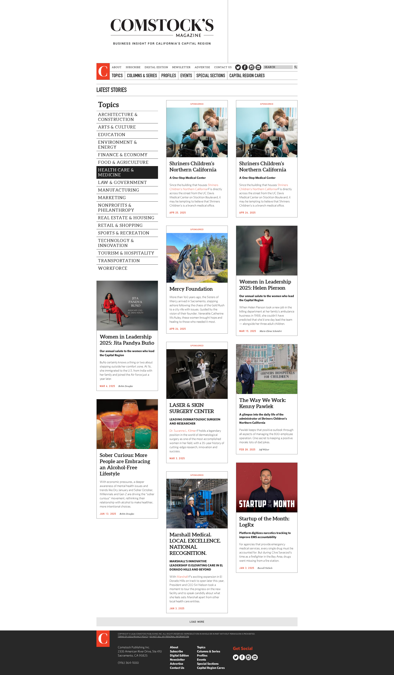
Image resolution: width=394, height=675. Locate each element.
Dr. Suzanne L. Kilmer (183, 430)
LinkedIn (258, 67)
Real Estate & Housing (126, 218)
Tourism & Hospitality (126, 253)
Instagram (251, 67)
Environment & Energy (117, 144)
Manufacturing (118, 190)
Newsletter (181, 67)
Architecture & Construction (118, 117)
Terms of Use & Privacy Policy (133, 636)
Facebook (245, 67)
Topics (117, 75)
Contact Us (223, 67)
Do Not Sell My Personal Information (169, 636)
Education (112, 134)
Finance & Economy (123, 155)
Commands (3, 672)
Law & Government (122, 182)
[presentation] (103, 71)
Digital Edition (156, 67)
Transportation (119, 260)
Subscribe (133, 67)
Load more (197, 621)
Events (186, 75)
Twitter (238, 67)
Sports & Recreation (124, 233)
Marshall (182, 576)
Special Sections (210, 75)
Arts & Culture (117, 127)
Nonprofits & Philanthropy (116, 207)
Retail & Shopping (120, 225)
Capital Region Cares (247, 75)
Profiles (168, 75)
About (117, 67)
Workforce (113, 268)
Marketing (112, 197)
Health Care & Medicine (116, 172)
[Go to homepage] (162, 31)
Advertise (202, 67)
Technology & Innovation (116, 243)
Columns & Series (142, 75)
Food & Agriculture (123, 162)
